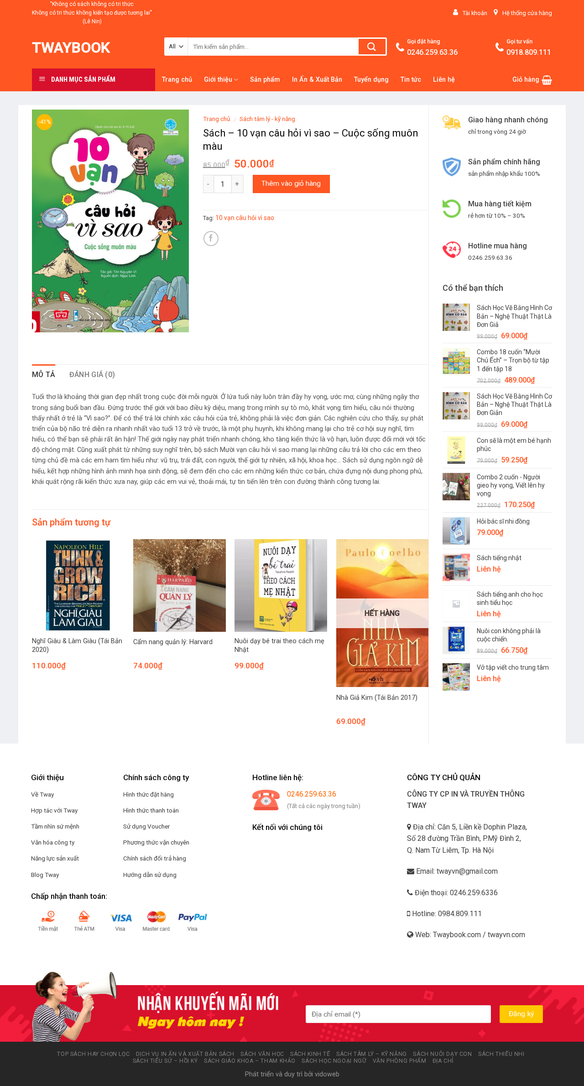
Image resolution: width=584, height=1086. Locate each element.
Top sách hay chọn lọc (93, 1054)
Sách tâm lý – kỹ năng (371, 1054)
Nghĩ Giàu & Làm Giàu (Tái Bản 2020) (77, 645)
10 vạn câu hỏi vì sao (244, 217)
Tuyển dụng (371, 80)
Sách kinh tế (310, 1054)
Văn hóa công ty (52, 842)
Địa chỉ (443, 1061)
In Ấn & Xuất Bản (317, 80)
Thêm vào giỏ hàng (291, 183)
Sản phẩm (265, 80)
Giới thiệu (218, 80)
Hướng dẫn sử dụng (150, 874)
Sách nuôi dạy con (442, 1054)
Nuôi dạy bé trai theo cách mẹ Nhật (279, 645)
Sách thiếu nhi (501, 1054)
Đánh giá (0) (92, 374)
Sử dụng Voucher (146, 826)
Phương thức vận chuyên (156, 842)
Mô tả (44, 374)
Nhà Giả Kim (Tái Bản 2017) (376, 698)
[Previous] (32, 640)
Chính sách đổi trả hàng (154, 858)
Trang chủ (177, 80)
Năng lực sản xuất (55, 858)
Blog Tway (45, 874)
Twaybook (71, 47)
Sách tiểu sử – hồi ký (165, 1061)
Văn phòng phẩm (400, 1061)
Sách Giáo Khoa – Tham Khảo (250, 1061)
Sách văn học (262, 1054)
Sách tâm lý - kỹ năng (267, 118)
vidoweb (327, 1074)
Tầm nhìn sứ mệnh (55, 826)
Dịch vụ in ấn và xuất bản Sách (185, 1054)
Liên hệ (444, 80)
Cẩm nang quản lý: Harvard (173, 642)
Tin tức (411, 80)
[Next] (428, 640)
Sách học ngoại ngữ (334, 1061)
